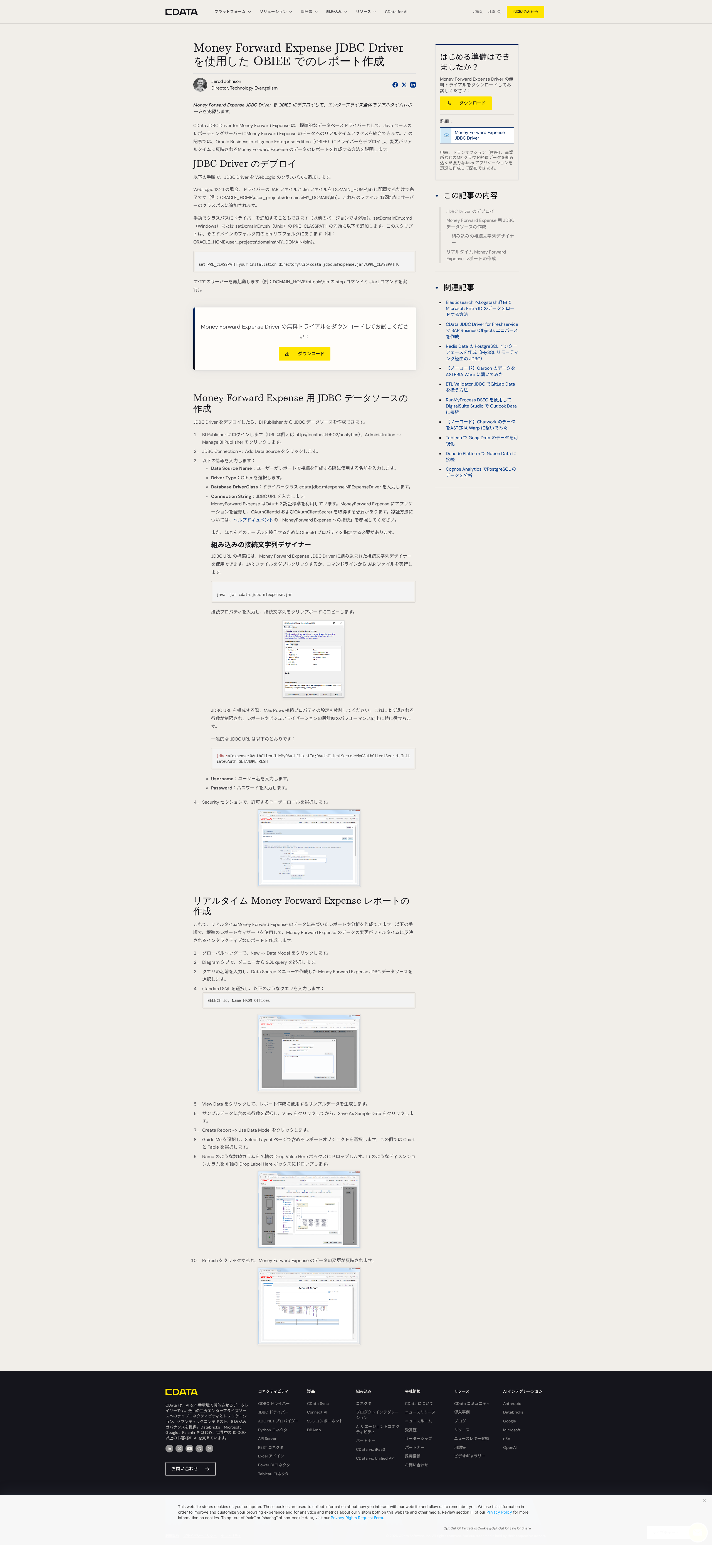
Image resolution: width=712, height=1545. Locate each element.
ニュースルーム (418, 1421)
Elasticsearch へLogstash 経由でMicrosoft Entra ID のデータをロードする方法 (480, 308)
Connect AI (317, 1412)
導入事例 (462, 1412)
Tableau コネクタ (273, 1473)
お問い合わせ (523, 11)
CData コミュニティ (472, 1403)
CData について (419, 1403)
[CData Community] (209, 1448)
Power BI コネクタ (274, 1464)
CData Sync (318, 1403)
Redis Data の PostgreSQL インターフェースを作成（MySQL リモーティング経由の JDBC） (482, 352)
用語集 (460, 1447)
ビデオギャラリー (469, 1456)
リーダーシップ (418, 1438)
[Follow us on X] (404, 85)
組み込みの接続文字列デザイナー (483, 239)
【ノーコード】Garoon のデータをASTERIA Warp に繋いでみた (480, 371)
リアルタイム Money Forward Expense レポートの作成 (476, 255)
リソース (461, 1429)
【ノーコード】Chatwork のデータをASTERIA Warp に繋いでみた (480, 425)
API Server (267, 1438)
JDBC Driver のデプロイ (470, 211)
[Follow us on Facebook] (395, 85)
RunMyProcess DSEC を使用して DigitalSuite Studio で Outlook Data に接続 (481, 406)
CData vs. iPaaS (370, 1449)
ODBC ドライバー (274, 1403)
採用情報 (413, 1456)
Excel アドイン (271, 1456)
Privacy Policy (499, 1512)
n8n (506, 1438)
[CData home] (185, 11)
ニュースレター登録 (471, 1438)
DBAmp (314, 1429)
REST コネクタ (270, 1447)
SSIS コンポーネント (325, 1421)
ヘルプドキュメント (253, 520)
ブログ (460, 1421)
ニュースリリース (420, 1412)
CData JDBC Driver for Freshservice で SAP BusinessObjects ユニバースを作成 (482, 330)
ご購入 (478, 12)
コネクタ (363, 1403)
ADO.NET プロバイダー (278, 1421)
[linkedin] (169, 1448)
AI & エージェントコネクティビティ (377, 1429)
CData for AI (396, 11)
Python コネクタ (272, 1429)
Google (509, 1421)
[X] (179, 1448)
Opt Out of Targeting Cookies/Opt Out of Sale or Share (487, 1528)
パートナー (365, 1440)
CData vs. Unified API (375, 1458)
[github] (199, 1448)
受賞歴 (411, 1429)
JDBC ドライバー (273, 1412)
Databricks (513, 1412)
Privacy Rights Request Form (357, 1517)
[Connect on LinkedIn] (413, 85)
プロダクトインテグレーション (377, 1415)
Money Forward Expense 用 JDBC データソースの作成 (480, 224)
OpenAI (509, 1447)
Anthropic (512, 1403)
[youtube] (189, 1448)
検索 (491, 12)
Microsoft (512, 1429)
